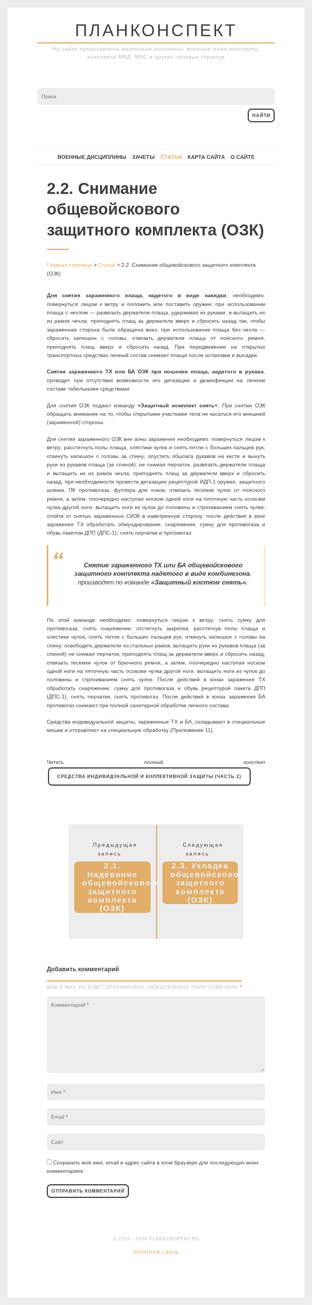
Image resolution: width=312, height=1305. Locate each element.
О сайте (243, 157)
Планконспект (156, 30)
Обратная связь (156, 1252)
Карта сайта (206, 157)
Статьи (171, 157)
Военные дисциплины (91, 157)
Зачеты (143, 157)
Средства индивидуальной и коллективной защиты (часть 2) (149, 776)
